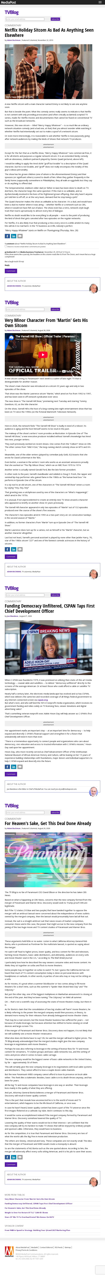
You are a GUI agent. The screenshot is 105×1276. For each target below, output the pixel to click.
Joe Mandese (12, 616)
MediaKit (34, 1247)
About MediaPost (22, 1247)
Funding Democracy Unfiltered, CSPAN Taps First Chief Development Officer (38, 1203)
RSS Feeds (58, 1247)
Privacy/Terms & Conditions (26, 1250)
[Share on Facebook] (7, 236)
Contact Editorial (46, 1247)
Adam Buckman (14, 40)
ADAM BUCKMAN (14, 286)
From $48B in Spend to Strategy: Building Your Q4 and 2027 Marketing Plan (37, 1230)
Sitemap (68, 1247)
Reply (7, 265)
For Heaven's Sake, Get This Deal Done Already (25, 1208)
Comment (11, 271)
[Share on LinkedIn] (13, 236)
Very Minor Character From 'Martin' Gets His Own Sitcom (30, 1199)
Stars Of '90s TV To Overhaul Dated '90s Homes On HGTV (29, 1217)
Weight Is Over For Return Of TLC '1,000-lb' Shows (26, 1212)
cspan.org (42, 699)
